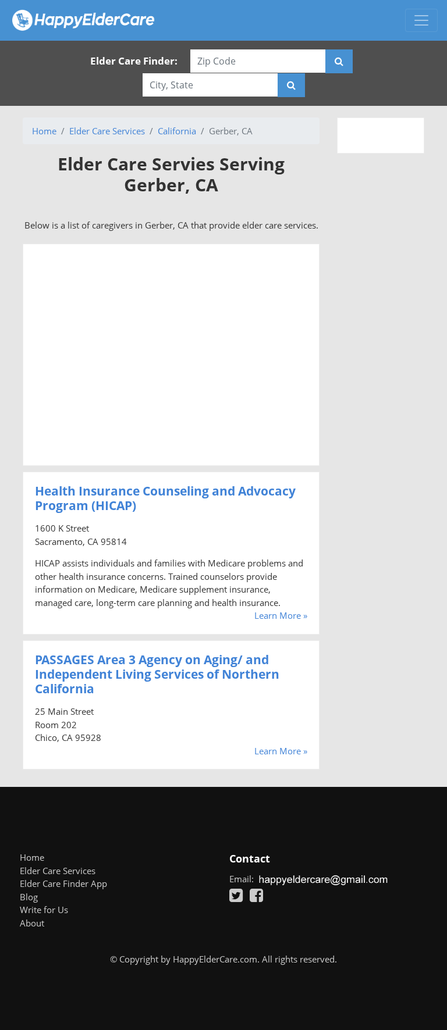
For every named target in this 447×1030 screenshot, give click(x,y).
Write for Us (44, 909)
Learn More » (280, 615)
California (177, 131)
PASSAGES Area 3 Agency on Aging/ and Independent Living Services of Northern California (157, 674)
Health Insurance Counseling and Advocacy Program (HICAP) (165, 498)
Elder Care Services (107, 131)
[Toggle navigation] (421, 20)
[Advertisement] (171, 354)
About (32, 923)
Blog (29, 897)
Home (44, 131)
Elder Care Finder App (63, 883)
